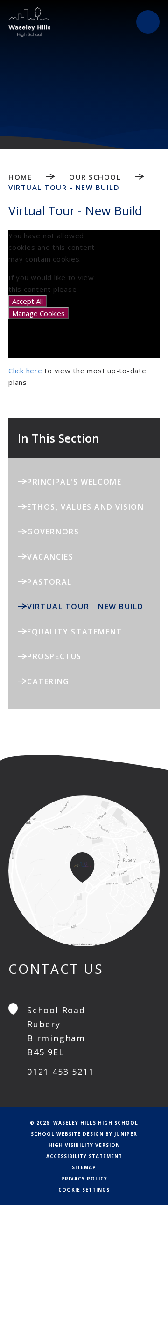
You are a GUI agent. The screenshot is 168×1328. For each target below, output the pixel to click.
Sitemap (84, 1167)
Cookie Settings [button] (84, 1189)
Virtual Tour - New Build (63, 187)
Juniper (125, 1134)
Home (20, 177)
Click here (25, 370)
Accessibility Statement (84, 1156)
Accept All (27, 301)
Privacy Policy (84, 1178)
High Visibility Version (84, 1145)
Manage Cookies (38, 313)
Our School (95, 177)
